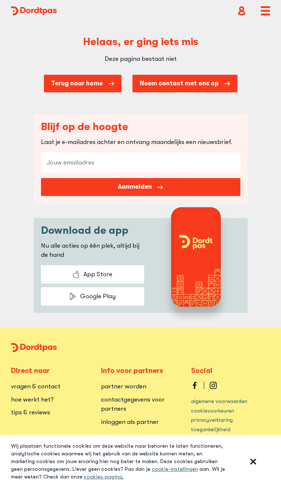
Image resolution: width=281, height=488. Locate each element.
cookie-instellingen (175, 469)
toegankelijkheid (211, 429)
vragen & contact (35, 386)
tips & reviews (30, 412)
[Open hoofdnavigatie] (265, 10)
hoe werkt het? (32, 399)
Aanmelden (135, 186)
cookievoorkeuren (212, 411)
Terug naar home (77, 83)
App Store (97, 274)
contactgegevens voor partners (133, 404)
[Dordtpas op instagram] (213, 385)
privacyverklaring (212, 420)
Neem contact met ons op (179, 83)
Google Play (98, 296)
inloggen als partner (130, 421)
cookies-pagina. (104, 477)
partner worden (123, 386)
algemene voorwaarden (219, 401)
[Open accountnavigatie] (241, 10)
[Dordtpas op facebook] (194, 385)
